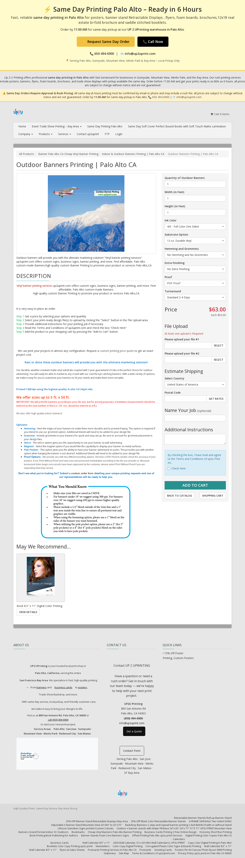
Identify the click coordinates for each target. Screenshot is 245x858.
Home (22, 126)
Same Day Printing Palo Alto (104, 126)
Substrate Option (176, 234)
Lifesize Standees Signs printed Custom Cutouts (86, 828)
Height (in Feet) (175, 206)
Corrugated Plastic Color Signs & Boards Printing (173, 846)
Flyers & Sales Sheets (72, 849)
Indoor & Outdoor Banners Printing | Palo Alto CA (133, 154)
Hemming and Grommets (182, 249)
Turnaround (173, 291)
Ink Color (170, 220)
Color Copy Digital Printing (127, 846)
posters (82, 687)
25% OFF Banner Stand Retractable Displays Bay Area (97, 821)
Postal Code (172, 392)
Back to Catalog (179, 495)
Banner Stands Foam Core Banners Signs (105, 835)
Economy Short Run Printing (216, 832)
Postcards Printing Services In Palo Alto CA (112, 849)
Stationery (110, 853)
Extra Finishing (175, 263)
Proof (168, 277)
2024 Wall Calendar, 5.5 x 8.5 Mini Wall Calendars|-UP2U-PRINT (149, 842)
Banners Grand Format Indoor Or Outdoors (44, 832)
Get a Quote (134, 731)
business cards (63, 687)
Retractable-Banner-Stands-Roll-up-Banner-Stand (203, 818)
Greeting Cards (163, 849)
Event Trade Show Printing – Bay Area (56, 126)
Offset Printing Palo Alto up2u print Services (157, 835)
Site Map (124, 853)
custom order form (82, 473)
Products (45, 134)
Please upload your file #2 (182, 353)
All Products (26, 154)
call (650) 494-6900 (58, 719)
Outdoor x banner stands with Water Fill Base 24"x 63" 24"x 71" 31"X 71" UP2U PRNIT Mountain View (174, 828)
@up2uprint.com (134, 723)
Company (24, 134)
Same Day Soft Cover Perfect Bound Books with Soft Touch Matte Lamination (177, 126)
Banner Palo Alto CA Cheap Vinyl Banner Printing (68, 154)
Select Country (174, 378)
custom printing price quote (117, 351)
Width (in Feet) (174, 192)
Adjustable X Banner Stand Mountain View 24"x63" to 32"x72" (86, 825)
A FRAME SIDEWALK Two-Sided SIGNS (210, 821)
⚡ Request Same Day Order (105, 41)
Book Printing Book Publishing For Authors (54, 835)
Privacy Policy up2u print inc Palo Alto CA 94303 (205, 853)
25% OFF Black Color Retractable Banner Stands (158, 821)
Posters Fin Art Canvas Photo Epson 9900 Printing (203, 849)
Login (118, 134)
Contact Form (131, 750)
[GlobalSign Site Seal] (30, 755)
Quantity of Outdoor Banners (185, 178)
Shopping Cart (212, 495)
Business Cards (60, 842)
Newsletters (103, 846)
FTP (107, 134)
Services (63, 134)
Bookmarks (78, 832)
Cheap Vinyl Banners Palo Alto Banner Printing (114, 832)
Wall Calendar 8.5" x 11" (96, 842)
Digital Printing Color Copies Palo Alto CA (208, 835)
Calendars (179, 839)
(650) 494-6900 (133, 718)
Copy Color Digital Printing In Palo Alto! (210, 842)
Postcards (145, 849)
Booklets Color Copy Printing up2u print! (70, 846)
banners (42, 687)
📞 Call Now (153, 41)
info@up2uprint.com (189, 97)
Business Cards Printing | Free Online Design (171, 832)
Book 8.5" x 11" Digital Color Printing (39, 606)
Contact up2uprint (88, 134)
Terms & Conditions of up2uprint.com (153, 853)
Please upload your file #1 (182, 339)
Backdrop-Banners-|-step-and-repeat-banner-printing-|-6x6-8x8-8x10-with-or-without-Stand (178, 825)
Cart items (221, 114)
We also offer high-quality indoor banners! (39, 413)
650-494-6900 (160, 97)
